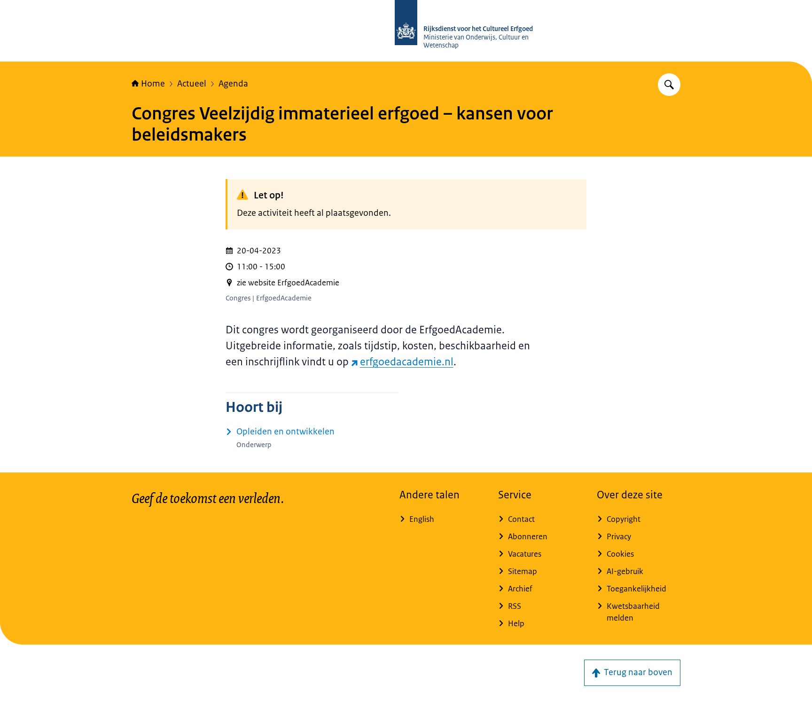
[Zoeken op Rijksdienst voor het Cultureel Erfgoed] (669, 84)
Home (153, 83)
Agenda (233, 83)
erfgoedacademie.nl (406, 362)
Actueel (191, 83)
